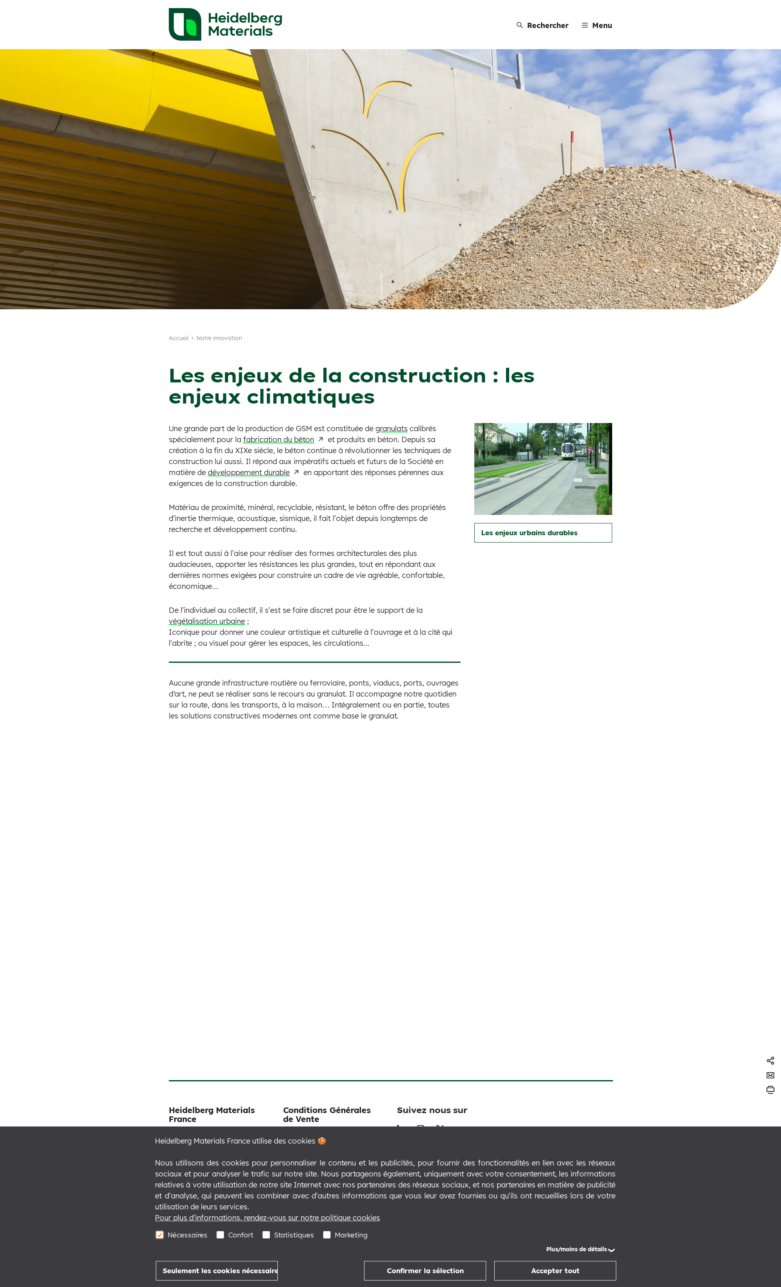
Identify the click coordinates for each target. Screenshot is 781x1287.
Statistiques (294, 1235)
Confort (240, 1235)
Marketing (351, 1235)
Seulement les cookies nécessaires (220, 1270)
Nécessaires (187, 1235)
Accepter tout (555, 1270)
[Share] (770, 1061)
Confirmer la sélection (425, 1270)
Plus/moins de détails (576, 1249)
